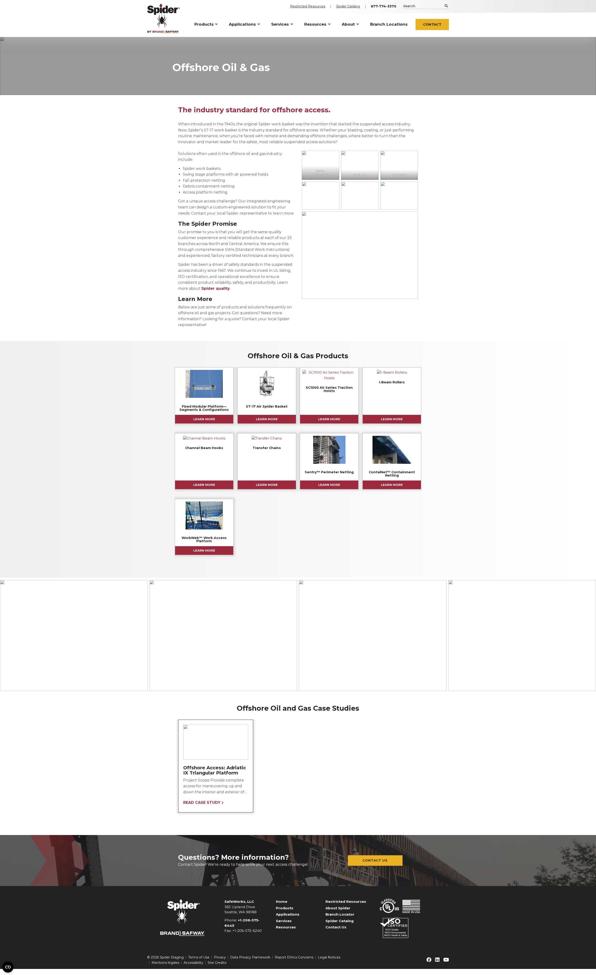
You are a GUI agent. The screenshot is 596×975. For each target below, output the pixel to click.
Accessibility (193, 963)
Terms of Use (199, 957)
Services (284, 921)
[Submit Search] (446, 6)
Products (284, 908)
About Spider (337, 908)
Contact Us (375, 860)
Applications (287, 914)
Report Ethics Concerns (294, 957)
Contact (432, 24)
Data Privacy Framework (250, 957)
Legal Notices (329, 957)
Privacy (220, 957)
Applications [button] (242, 24)
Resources (286, 927)
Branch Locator (339, 914)
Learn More (204, 419)
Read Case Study (201, 802)
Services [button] (280, 24)
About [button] (348, 24)
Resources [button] (315, 24)
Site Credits (217, 963)
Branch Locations (389, 24)
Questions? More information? (233, 857)
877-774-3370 (383, 6)
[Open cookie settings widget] (8, 967)
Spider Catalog (348, 6)
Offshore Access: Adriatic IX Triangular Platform (214, 770)
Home (281, 901)
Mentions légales (165, 963)
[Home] (163, 18)
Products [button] (204, 24)
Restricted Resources (307, 6)
